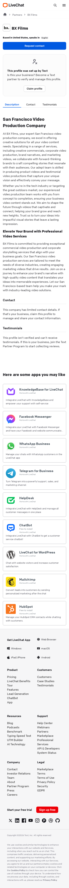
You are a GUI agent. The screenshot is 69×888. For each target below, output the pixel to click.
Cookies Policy (18, 870)
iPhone (21, 657)
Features (13, 689)
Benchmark (14, 731)
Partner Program (18, 786)
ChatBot (12, 698)
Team (10, 777)
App (10, 702)
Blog (10, 723)
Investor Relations (18, 773)
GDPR (41, 790)
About (11, 782)
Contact (30, 104)
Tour (10, 685)
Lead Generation (18, 694)
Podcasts (13, 727)
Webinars (43, 727)
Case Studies (45, 681)
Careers (12, 794)
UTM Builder (15, 740)
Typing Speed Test (19, 735)
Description (12, 104)
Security (42, 786)
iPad (13, 657)
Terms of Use (45, 777)
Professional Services (45, 742)
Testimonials (49, 104)
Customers (44, 677)
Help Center (45, 723)
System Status (46, 752)
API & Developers (48, 748)
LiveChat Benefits (18, 681)
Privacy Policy (46, 782)
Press (10, 790)
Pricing (11, 677)
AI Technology (16, 744)
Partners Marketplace (45, 733)
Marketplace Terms (45, 771)
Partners (17, 14)
